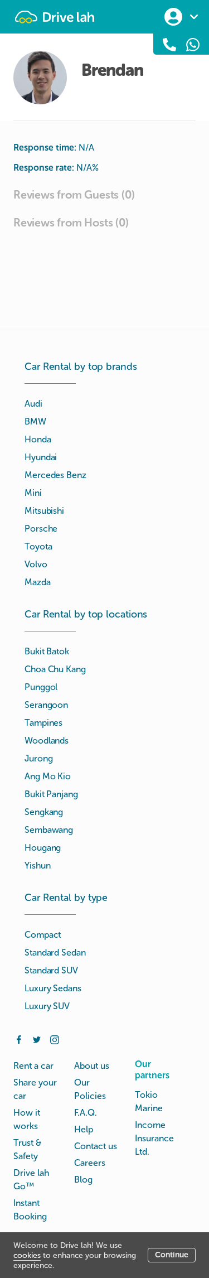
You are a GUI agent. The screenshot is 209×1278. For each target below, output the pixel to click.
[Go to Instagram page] (54, 1038)
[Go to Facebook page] (19, 1038)
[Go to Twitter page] (36, 1038)
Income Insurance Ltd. (154, 1138)
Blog (83, 1179)
